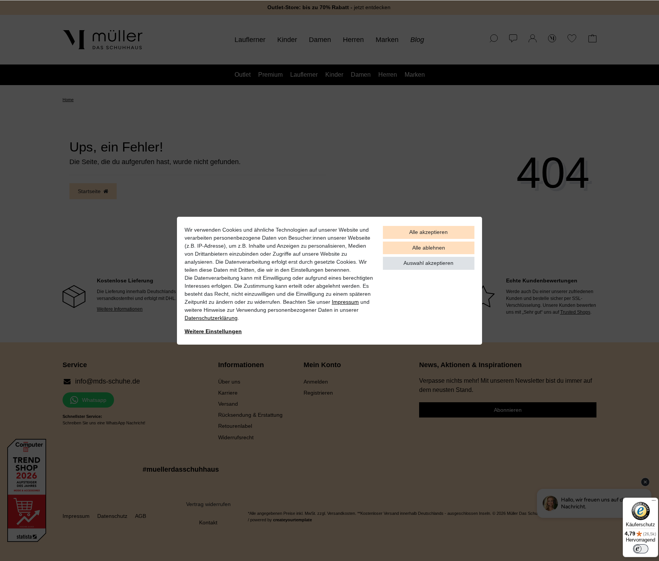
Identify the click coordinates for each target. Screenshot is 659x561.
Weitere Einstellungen (213, 331)
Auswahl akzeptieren (428, 263)
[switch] (640, 548)
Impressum (345, 302)
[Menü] (653, 502)
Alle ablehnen (428, 248)
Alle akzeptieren (428, 232)
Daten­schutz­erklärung (211, 318)
